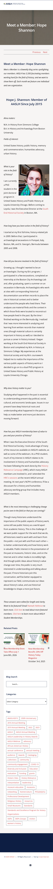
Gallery (18, 639)
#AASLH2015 (13, 718)
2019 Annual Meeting (16, 727)
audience (11, 755)
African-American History (18, 746)
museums (31, 787)
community (24, 759)
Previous (37, 52)
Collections (12, 759)
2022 (30, 727)
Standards (28, 805)
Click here (18, 609)
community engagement (18, 764)
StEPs (10, 819)
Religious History (14, 801)
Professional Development (18, 796)
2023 (37, 727)
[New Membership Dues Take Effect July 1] (14, 639)
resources (29, 801)
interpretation (13, 782)
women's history (14, 823)
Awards (21, 755)
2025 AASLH (10, 857)
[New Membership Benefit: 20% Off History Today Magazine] (38, 639)
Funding (22, 773)
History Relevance (28, 778)
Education (34, 769)
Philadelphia (40, 792)
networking (12, 792)
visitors (32, 819)
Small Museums (14, 805)
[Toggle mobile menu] (48, 6)
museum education (16, 787)
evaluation (12, 773)
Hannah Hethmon (35, 605)
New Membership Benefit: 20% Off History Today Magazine (35, 639)
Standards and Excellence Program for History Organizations (26, 812)
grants (32, 773)
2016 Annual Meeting (16, 723)
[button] (4, 648)
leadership (26, 782)
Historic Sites (13, 778)
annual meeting (32, 750)
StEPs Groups (20, 819)
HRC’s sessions (11, 477)
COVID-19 (35, 764)
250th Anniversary (28, 718)
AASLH (10, 732)
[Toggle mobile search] (44, 6)
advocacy (27, 741)
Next (45, 52)
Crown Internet (44, 857)
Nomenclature (26, 792)
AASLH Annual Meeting (25, 732)
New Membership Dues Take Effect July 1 (10, 639)
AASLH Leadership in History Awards (23, 736)
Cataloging (32, 755)
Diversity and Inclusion (17, 769)
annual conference (15, 750)
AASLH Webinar (14, 741)
